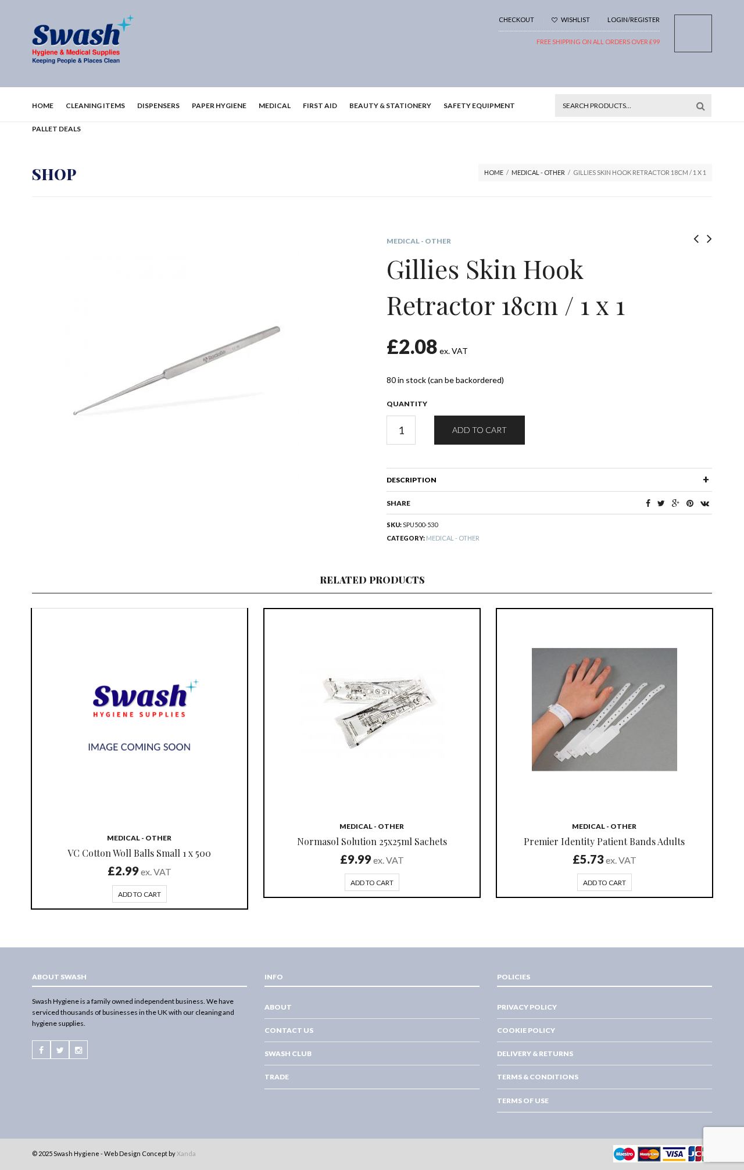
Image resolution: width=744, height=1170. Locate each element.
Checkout (516, 19)
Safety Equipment (479, 105)
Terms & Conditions (537, 1076)
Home (42, 105)
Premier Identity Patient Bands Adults (604, 841)
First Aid (320, 105)
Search (700, 106)
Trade (276, 1076)
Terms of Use (523, 1100)
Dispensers (158, 105)
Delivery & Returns (535, 1053)
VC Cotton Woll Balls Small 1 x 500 (139, 853)
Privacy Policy (527, 1007)
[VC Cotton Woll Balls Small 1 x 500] (139, 715)
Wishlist (575, 19)
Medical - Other (538, 172)
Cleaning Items (95, 105)
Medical (275, 105)
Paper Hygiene (219, 105)
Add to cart (479, 430)
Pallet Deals (56, 128)
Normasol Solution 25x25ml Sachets (372, 841)
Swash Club (288, 1053)
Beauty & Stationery (390, 105)
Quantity (407, 403)
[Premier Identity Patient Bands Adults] (604, 709)
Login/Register (633, 19)
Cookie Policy (526, 1030)
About (278, 1007)
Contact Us (288, 1030)
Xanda (186, 1153)
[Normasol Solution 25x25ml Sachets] (372, 709)
